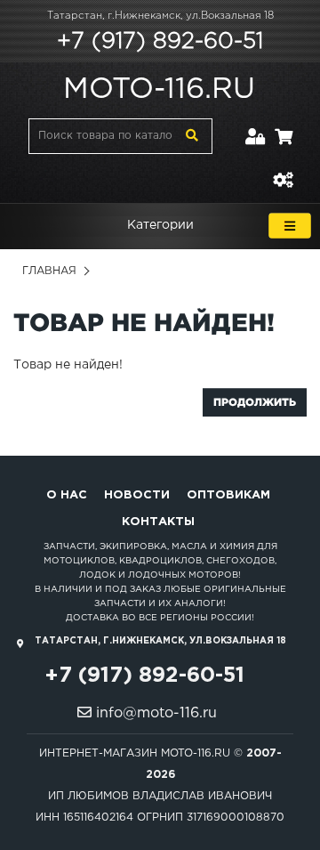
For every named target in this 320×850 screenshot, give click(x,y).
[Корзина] (283, 126)
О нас (66, 495)
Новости (137, 495)
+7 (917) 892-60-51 (160, 42)
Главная (49, 271)
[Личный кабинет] (255, 126)
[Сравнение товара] (282, 169)
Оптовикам (228, 495)
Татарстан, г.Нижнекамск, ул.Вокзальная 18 (160, 16)
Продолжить (254, 402)
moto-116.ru (159, 90)
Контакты (158, 522)
